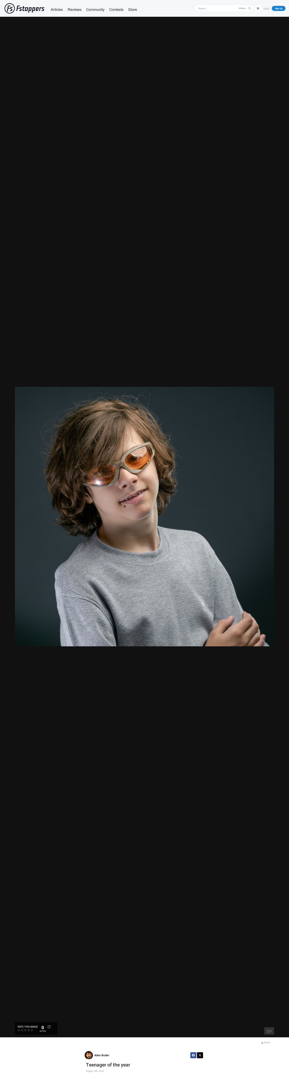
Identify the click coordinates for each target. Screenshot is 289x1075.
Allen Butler (101, 1055)
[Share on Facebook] (193, 1055)
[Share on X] (200, 1055)
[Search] (249, 8)
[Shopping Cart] (258, 8)
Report (266, 1042)
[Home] (24, 8)
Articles (57, 9)
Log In (266, 8)
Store (132, 9)
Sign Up (278, 8)
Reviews (74, 9)
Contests (116, 9)
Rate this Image (28, 1026)
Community (95, 9)
